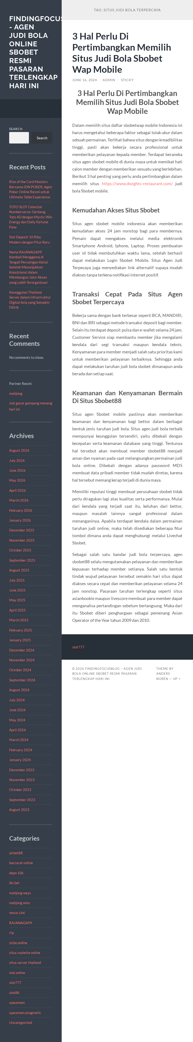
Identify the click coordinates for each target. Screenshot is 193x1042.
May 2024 (17, 720)
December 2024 (21, 650)
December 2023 (21, 770)
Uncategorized (20, 1022)
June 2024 (17, 710)
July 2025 (17, 580)
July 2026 (17, 460)
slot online (17, 972)
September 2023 (22, 800)
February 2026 (20, 510)
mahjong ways (20, 893)
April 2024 (17, 730)
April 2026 (17, 490)
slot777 (15, 982)
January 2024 (20, 760)
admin (109, 80)
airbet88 (16, 853)
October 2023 (20, 789)
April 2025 (17, 610)
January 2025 (20, 640)
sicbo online (18, 943)
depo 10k (16, 873)
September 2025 (22, 560)
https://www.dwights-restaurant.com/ (137, 183)
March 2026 (18, 500)
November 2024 (22, 660)
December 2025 (21, 530)
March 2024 (18, 740)
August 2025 (19, 570)
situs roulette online (24, 952)
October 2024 (20, 670)
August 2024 (19, 690)
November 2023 (22, 780)
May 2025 (17, 600)
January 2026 (20, 520)
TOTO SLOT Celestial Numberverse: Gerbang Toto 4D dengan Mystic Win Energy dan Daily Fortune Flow (30, 217)
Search (16, 129)
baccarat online (21, 863)
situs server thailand (25, 962)
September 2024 (22, 680)
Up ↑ (177, 679)
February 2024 (20, 750)
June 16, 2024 (84, 80)
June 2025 (17, 590)
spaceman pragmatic (25, 1012)
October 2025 (20, 550)
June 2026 (17, 470)
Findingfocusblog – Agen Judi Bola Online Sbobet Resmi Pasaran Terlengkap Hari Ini (107, 674)
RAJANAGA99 (20, 923)
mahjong (15, 393)
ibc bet (14, 883)
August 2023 (19, 809)
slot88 (14, 992)
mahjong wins (19, 903)
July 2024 (17, 700)
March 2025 (18, 620)
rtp (11, 932)
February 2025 (20, 630)
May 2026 (17, 480)
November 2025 (22, 540)
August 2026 (19, 450)
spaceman (17, 1002)
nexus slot (17, 912)
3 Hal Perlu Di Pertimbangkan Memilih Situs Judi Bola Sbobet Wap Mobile (121, 52)
